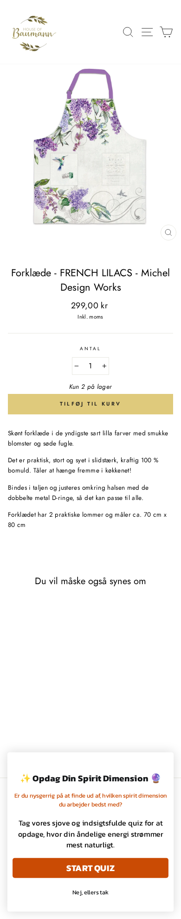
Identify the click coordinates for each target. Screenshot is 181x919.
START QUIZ (90, 867)
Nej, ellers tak (90, 892)
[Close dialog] (164, 761)
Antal (90, 348)
